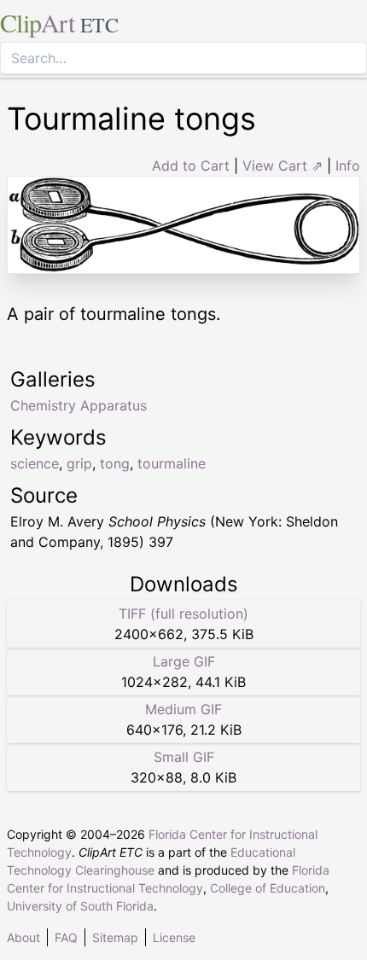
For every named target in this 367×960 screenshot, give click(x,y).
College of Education (267, 888)
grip (79, 463)
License (174, 937)
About (23, 937)
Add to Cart (191, 165)
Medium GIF (183, 709)
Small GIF (184, 756)
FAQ (66, 937)
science (34, 463)
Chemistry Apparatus (78, 405)
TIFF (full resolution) (183, 613)
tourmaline (171, 463)
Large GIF (184, 661)
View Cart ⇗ (282, 165)
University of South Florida (80, 906)
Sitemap (115, 937)
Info (347, 165)
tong (115, 463)
